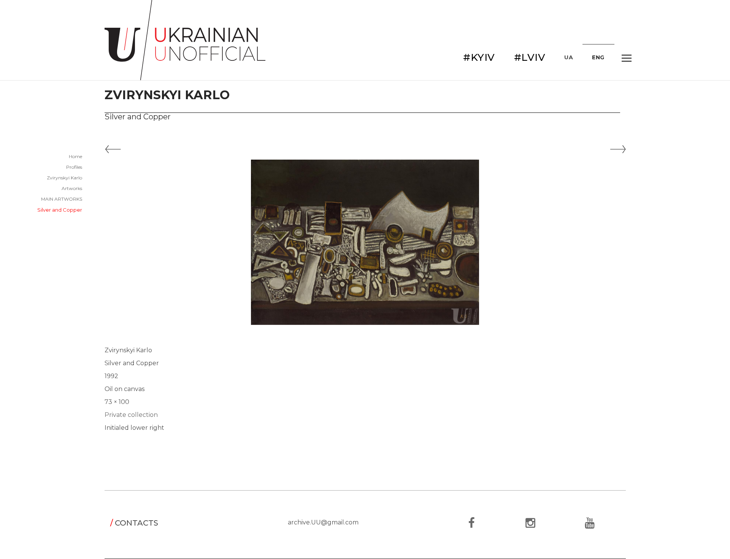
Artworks (72, 188)
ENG (598, 57)
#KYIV (479, 57)
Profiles (74, 167)
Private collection (131, 414)
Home (75, 156)
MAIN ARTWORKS (61, 199)
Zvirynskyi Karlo (64, 178)
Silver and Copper (59, 210)
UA (568, 57)
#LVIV (530, 57)
